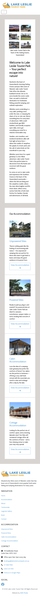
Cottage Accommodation (17, 424)
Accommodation (6, 499)
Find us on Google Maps (12, 573)
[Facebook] (2, 584)
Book (3, 515)
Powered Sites (16, 299)
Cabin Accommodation (17, 360)
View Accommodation (20, 265)
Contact (4, 519)
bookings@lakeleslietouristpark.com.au (16, 561)
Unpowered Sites (17, 241)
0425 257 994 (8, 569)
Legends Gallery (6, 511)
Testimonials (5, 507)
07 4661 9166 (8, 565)
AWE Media (24, 593)
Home (3, 496)
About (3, 503)
